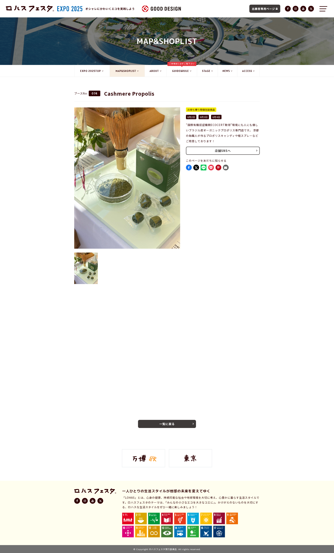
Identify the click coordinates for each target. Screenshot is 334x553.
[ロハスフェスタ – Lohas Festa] (30, 8)
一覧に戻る (167, 424)
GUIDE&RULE (182, 69)
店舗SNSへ (223, 151)
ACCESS (247, 71)
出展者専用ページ (263, 9)
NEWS (226, 71)
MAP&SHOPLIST (126, 71)
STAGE (206, 71)
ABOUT (154, 71)
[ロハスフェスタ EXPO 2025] (69, 8)
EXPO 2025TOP (90, 71)
